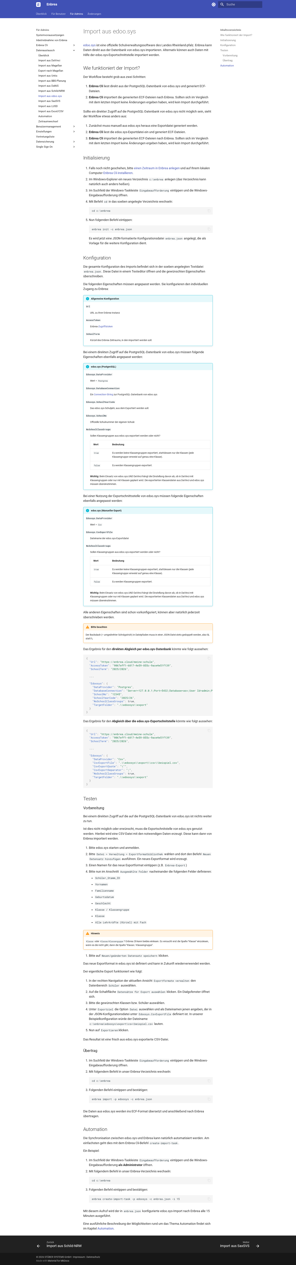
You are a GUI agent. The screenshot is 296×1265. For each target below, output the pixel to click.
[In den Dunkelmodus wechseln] (213, 4)
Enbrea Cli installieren (118, 173)
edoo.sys (89, 45)
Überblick (41, 13)
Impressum (79, 1257)
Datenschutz (93, 1257)
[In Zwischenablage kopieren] (209, 210)
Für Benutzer (58, 13)
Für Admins (76, 13)
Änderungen (94, 13)
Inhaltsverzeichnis (230, 30)
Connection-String (103, 394)
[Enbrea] (38, 4)
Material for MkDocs (58, 1260)
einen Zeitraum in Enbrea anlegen (157, 168)
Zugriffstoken (105, 326)
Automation (105, 1228)
